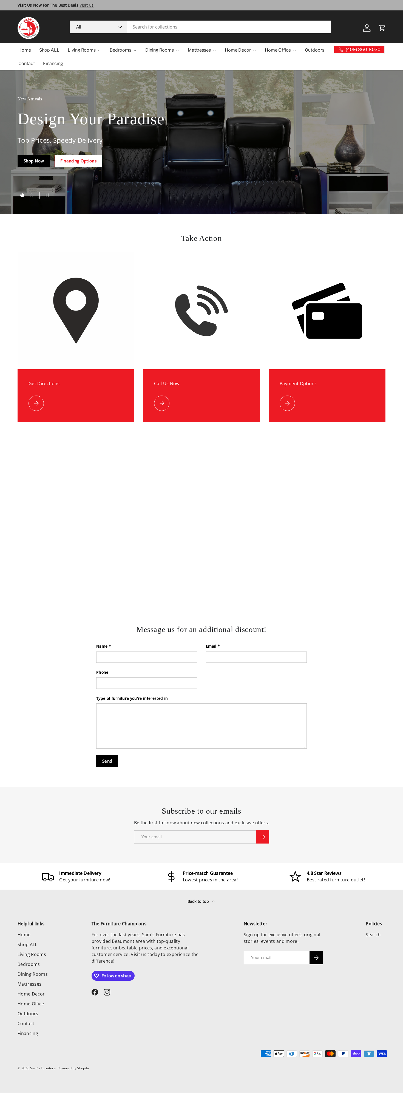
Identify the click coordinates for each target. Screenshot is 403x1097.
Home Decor (238, 50)
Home (24, 50)
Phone (102, 672)
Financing (53, 63)
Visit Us (87, 5)
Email (211, 646)
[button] (382, 28)
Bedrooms (120, 50)
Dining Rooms (159, 50)
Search (373, 935)
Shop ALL (49, 50)
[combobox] (200, 27)
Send (107, 761)
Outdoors (314, 50)
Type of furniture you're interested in (132, 698)
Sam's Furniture (43, 1068)
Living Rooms (82, 50)
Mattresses (199, 50)
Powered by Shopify (73, 1068)
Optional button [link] (40, 174)
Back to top (199, 901)
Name (101, 646)
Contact (26, 63)
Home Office (278, 50)
